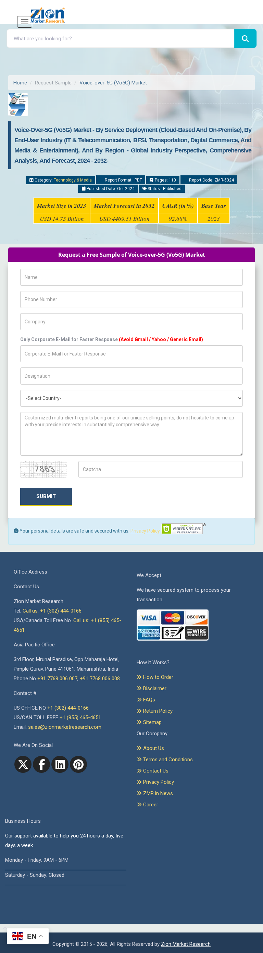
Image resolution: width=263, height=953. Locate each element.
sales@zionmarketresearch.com (64, 727)
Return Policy (157, 711)
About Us (153, 748)
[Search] (245, 38)
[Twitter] (23, 764)
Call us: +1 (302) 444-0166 (52, 611)
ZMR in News (157, 793)
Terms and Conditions (167, 759)
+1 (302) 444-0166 (68, 708)
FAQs (148, 700)
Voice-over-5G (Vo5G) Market (113, 83)
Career (150, 805)
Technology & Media (73, 180)
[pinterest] (78, 764)
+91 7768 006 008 (100, 678)
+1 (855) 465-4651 (80, 717)
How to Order (157, 677)
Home (20, 83)
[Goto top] (3, 928)
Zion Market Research (186, 944)
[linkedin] (59, 764)
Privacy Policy (145, 531)
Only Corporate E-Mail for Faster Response (111, 339)
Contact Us (155, 771)
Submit (46, 496)
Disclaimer (154, 688)
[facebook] (41, 764)
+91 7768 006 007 (57, 678)
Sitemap (152, 722)
